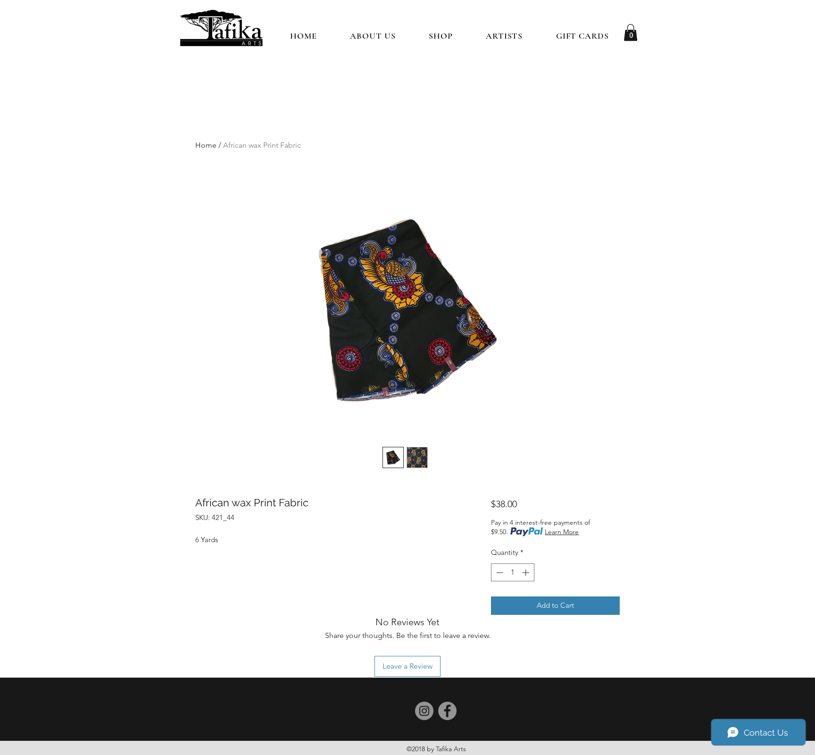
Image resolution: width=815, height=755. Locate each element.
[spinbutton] (512, 572)
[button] (440, 35)
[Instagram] (424, 711)
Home (205, 145)
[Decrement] (498, 572)
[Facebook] (447, 711)
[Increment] (526, 572)
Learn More (562, 532)
